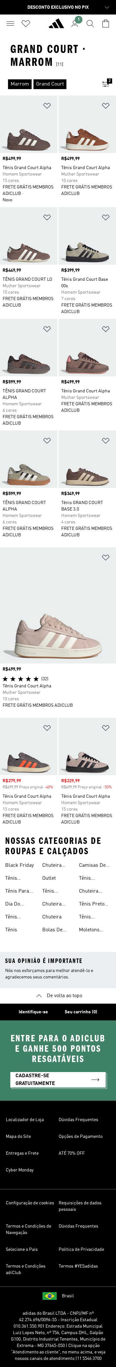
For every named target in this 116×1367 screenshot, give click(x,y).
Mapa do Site (18, 1136)
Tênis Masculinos (18, 918)
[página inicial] (56, 26)
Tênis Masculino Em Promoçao (90, 918)
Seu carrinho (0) (81, 1012)
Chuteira (52, 917)
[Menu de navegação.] (10, 23)
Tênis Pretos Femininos (93, 905)
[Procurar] (90, 23)
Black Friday (19, 865)
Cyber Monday (20, 1170)
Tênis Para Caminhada (18, 892)
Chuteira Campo (88, 892)
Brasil (68, 1296)
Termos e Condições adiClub (25, 1269)
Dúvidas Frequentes (78, 1120)
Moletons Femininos (90, 930)
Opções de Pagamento (80, 1136)
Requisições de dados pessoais (80, 1206)
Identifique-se (33, 1012)
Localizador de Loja (25, 1120)
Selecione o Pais (22, 1249)
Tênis (11, 930)
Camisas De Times (92, 866)
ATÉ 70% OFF (72, 1153)
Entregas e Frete (22, 1153)
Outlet (49, 878)
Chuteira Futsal (52, 905)
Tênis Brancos (88, 879)
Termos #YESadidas (78, 1266)
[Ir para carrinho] (105, 23)
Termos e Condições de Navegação (28, 1229)
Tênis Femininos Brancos (54, 892)
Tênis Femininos (17, 879)
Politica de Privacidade (81, 1249)
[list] (47, 84)
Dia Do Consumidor (19, 905)
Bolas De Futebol (52, 930)
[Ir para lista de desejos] (26, 23)
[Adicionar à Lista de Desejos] (47, 107)
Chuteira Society (52, 866)
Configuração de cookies (30, 1203)
